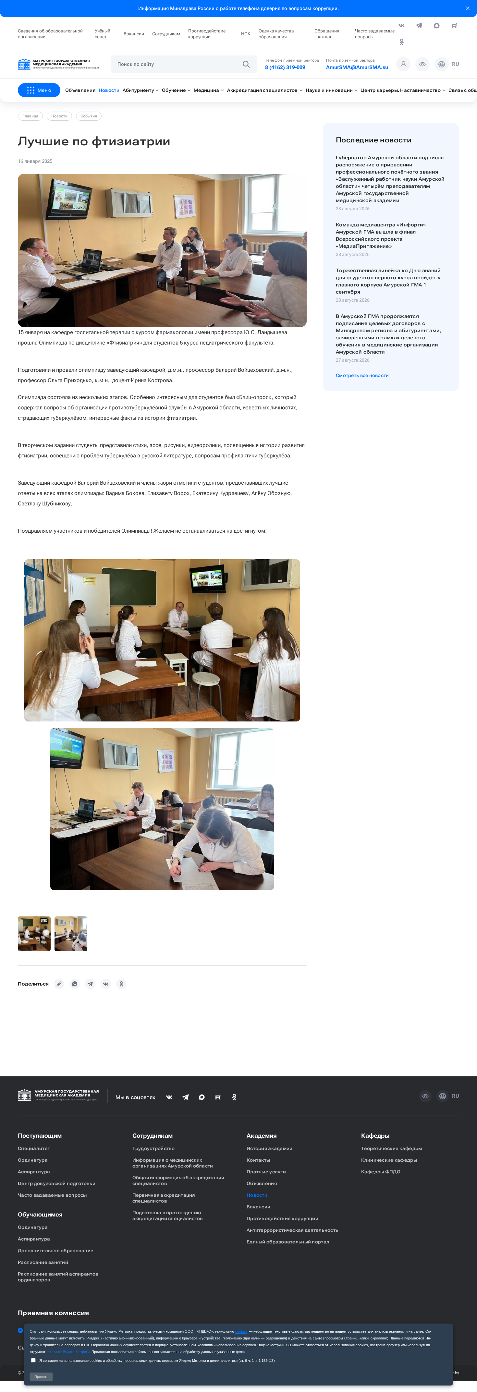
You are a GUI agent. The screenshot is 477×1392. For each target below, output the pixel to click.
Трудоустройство (153, 1148)
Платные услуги (266, 1171)
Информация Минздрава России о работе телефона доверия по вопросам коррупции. (238, 8)
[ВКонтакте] (106, 984)
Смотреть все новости (362, 375)
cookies (241, 1331)
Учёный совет (102, 33)
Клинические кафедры (389, 1160)
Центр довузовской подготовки (56, 1183)
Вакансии (134, 33)
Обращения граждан (326, 33)
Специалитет (34, 1148)
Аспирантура (34, 1171)
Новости (59, 116)
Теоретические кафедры (391, 1148)
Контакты (258, 1160)
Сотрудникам (166, 33)
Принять (41, 1377)
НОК (246, 33)
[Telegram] (90, 984)
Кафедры (375, 1135)
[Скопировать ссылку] (59, 984)
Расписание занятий (43, 1262)
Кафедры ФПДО (380, 1171)
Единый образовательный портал (288, 1241)
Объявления (262, 1183)
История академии (269, 1148)
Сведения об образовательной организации (50, 33)
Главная (30, 116)
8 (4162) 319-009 (285, 67)
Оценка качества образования (276, 33)
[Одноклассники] (121, 984)
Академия (262, 1135)
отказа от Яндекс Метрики (68, 1352)
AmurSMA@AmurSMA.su (357, 67)
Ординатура (33, 1160)
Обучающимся (40, 1214)
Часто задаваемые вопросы (375, 33)
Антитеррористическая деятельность (292, 1230)
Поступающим (40, 1135)
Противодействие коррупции (207, 33)
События (88, 116)
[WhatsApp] (74, 984)
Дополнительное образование (55, 1250)
